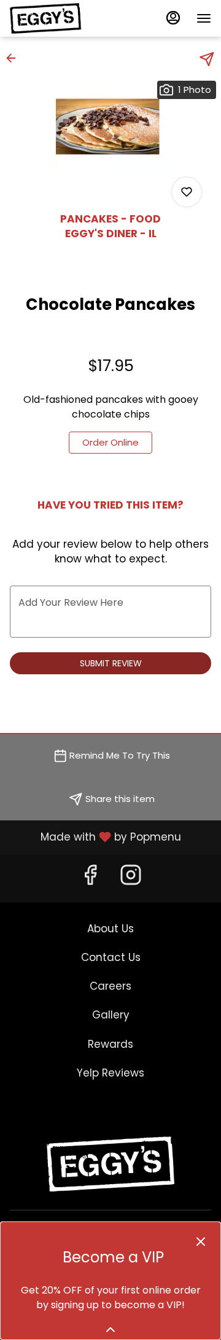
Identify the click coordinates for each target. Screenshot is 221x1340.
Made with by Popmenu (95, 836)
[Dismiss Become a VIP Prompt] (200, 1241)
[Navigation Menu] (203, 18)
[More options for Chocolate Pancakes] (186, 192)
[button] (14, 58)
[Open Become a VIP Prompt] (110, 1329)
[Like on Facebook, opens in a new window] (90, 878)
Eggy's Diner (110, 1163)
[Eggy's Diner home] (65, 18)
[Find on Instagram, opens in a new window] (131, 878)
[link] (110, 443)
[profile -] (173, 17)
